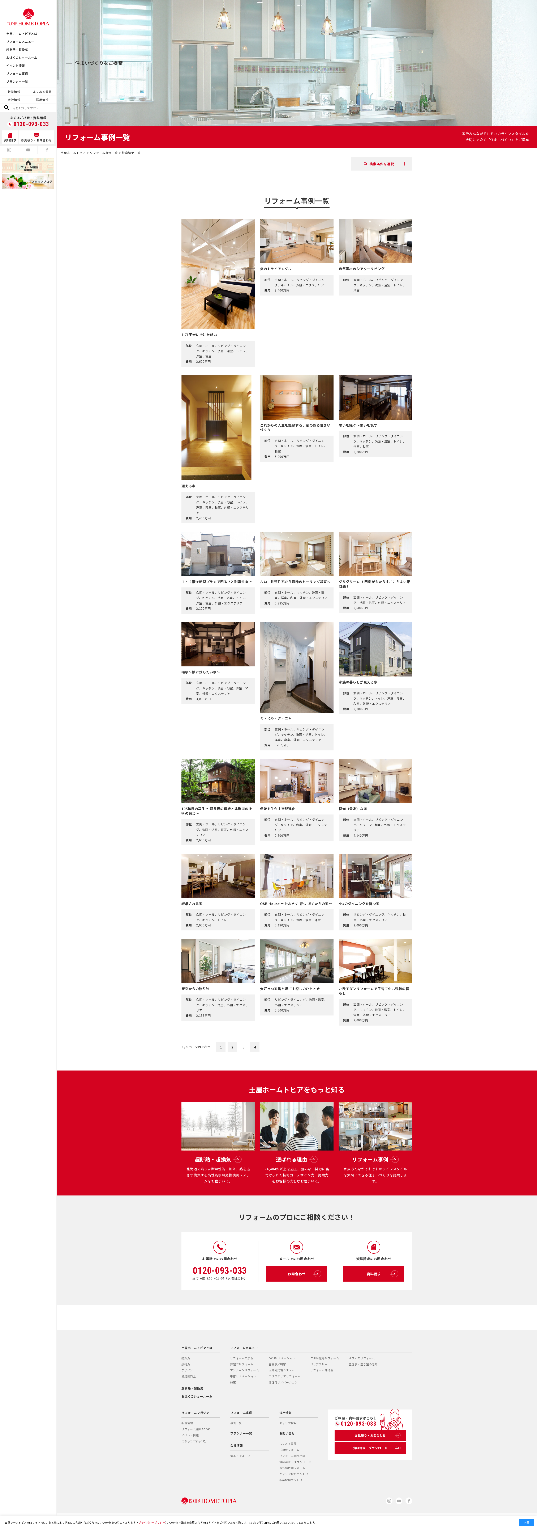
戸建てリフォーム (241, 1364)
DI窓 (233, 1382)
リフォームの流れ (241, 1358)
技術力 (185, 1364)
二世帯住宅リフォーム (324, 1358)
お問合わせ (296, 1273)
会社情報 (14, 99)
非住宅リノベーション (283, 1382)
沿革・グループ (240, 1456)
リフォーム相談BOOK (195, 1429)
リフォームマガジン (195, 1413)
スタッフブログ (191, 1441)
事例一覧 (236, 1423)
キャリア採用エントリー (295, 1474)
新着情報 (14, 91)
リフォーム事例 (17, 73)
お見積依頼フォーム (292, 1468)
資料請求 (374, 1273)
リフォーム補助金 (321, 1370)
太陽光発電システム (282, 1370)
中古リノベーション (243, 1376)
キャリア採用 (288, 1423)
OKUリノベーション (282, 1358)
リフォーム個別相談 (292, 1456)
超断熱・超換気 (17, 49)
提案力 (185, 1358)
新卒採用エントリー (292, 1480)
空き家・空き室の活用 (363, 1364)
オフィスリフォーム (362, 1358)
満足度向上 (188, 1376)
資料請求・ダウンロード (295, 1462)
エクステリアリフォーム (285, 1376)
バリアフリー (319, 1364)
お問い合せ (287, 1433)
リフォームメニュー (20, 41)
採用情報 (42, 99)
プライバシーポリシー (151, 1522)
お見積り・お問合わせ (370, 1435)
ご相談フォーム (289, 1450)
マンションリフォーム (244, 1370)
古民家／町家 (277, 1364)
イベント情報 (15, 65)
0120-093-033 (31, 124)
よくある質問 (42, 91)
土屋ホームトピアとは (21, 34)
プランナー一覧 (17, 81)
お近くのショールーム (21, 57)
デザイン (187, 1370)
